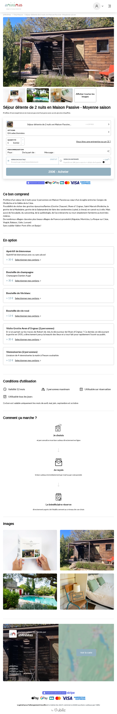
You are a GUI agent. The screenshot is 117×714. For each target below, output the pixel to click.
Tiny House (18, 15)
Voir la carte (86, 652)
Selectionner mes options (27, 259)
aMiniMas (7, 15)
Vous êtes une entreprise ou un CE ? (93, 141)
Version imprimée (87, 159)
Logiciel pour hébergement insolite (32, 705)
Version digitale (34, 159)
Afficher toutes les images (85, 95)
